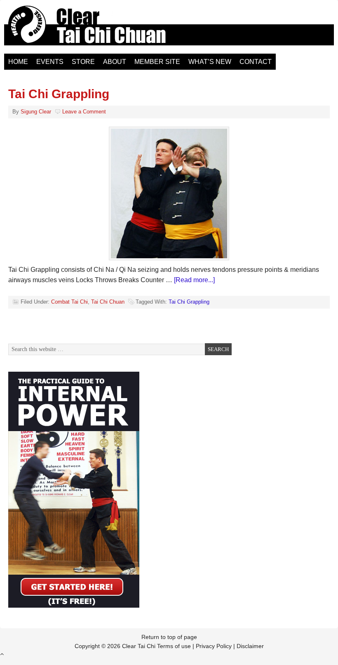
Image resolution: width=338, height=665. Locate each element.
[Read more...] (194, 279)
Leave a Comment (84, 111)
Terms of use (174, 646)
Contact (255, 61)
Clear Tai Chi (97, 29)
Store (83, 61)
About (114, 61)
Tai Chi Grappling (58, 94)
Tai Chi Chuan (107, 302)
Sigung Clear (36, 111)
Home (18, 61)
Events (49, 61)
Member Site (157, 61)
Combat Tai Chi (69, 302)
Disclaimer (250, 646)
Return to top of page (169, 637)
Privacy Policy (214, 646)
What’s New (209, 61)
